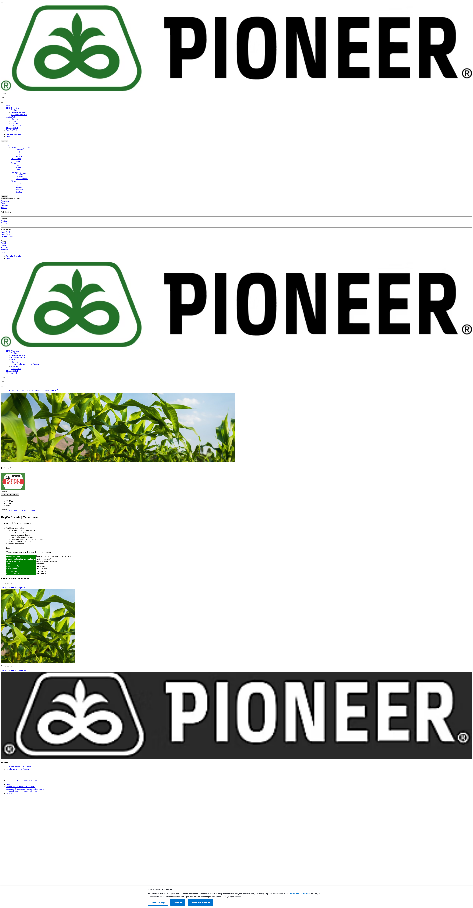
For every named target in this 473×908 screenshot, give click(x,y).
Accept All (177, 902)
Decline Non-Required (200, 902)
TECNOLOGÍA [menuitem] (12, 108)
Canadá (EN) (21, 174)
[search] (2, 102)
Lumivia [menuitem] (14, 121)
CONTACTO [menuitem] (11, 130)
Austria (18, 165)
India (18, 161)
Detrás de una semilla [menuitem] (19, 112)
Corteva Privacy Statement (299, 894)
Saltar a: (4, 492)
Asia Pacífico (16, 159)
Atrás (8, 106)
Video (8, 506)
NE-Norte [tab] (13, 511)
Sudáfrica (19, 187)
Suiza (18, 170)
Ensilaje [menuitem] (14, 110)
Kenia (18, 185)
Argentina (20, 150)
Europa (14, 163)
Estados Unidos (22, 179)
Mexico (4, 141)
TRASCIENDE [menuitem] (12, 128)
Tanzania (19, 190)
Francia (19, 167)
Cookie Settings (158, 902)
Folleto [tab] (23, 511)
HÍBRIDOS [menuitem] (10, 117)
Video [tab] (32, 511)
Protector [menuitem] (14, 123)
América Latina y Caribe (20, 147)
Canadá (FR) (21, 176)
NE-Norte (10, 501)
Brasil (18, 152)
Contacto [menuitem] (9, 137)
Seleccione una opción (10, 494)
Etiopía (18, 183)
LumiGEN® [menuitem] (16, 126)
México (19, 156)
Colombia (19, 154)
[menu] (2, 2)
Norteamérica (16, 172)
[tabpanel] (236, 545)
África (13, 181)
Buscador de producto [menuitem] (14, 134)
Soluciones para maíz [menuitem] (19, 115)
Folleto (8, 503)
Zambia (19, 192)
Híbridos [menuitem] (14, 119)
